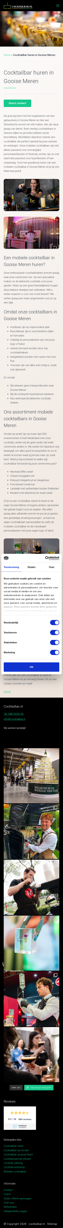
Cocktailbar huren (13, 1146)
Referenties (10, 1206)
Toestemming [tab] (11, 567)
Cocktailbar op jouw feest (18, 1154)
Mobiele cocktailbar (15, 1171)
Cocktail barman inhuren (17, 1158)
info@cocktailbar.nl (14, 719)
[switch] (54, 632)
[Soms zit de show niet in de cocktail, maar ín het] (31, 943)
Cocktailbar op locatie (16, 1150)
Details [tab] (32, 567)
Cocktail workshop (14, 1167)
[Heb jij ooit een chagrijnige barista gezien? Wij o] (31, 831)
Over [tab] (51, 567)
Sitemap (52, 1223)
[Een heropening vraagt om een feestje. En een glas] (31, 775)
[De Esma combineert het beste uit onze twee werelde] (31, 1054)
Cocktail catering (13, 1163)
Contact (8, 1190)
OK (31, 667)
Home (7, 55)
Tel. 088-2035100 (14, 713)
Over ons (9, 1202)
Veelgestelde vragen (15, 1211)
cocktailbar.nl (37, 1223)
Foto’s (7, 1194)
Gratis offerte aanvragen (17, 1198)
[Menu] (57, 5)
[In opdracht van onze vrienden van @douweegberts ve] (31, 887)
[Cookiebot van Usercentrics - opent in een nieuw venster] (45, 558)
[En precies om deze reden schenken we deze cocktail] (31, 998)
